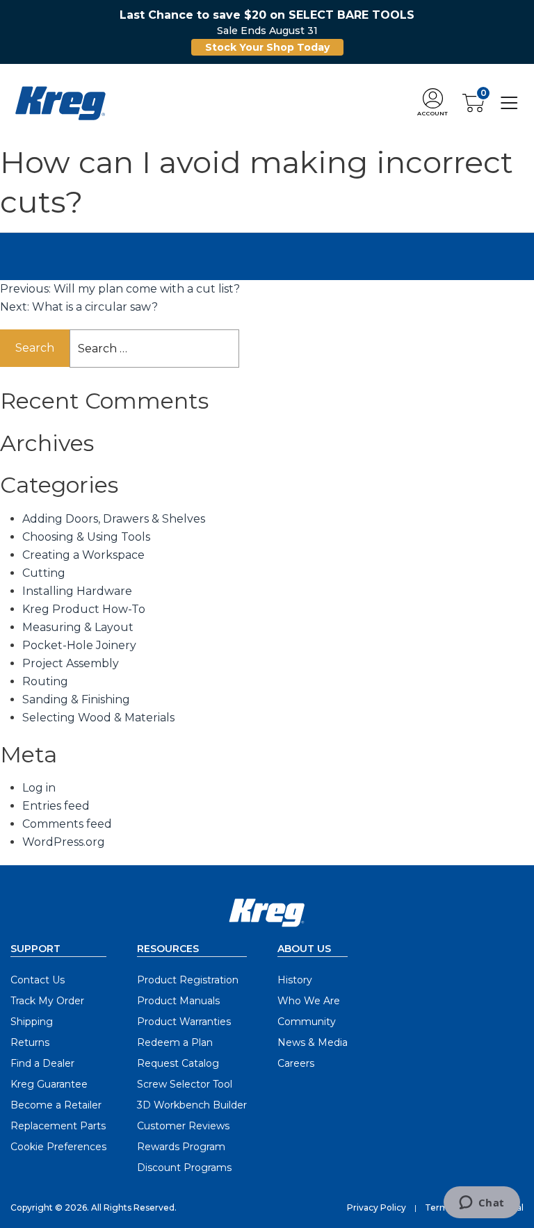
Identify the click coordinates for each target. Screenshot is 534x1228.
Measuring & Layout (78, 627)
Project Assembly (70, 663)
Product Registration (187, 980)
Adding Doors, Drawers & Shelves (113, 518)
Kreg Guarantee (49, 1084)
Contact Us (37, 980)
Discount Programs (184, 1167)
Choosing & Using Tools (86, 536)
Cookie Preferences (58, 1146)
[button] (432, 103)
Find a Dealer (42, 1063)
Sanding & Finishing (76, 699)
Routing (45, 681)
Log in (39, 787)
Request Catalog (178, 1063)
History (294, 980)
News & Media (312, 1042)
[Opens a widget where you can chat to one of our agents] (481, 1203)
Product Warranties (184, 1021)
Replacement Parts (58, 1126)
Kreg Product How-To (83, 609)
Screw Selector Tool (184, 1084)
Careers (295, 1063)
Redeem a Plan (175, 1042)
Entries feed (56, 805)
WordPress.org (63, 842)
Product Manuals (178, 1000)
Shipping (31, 1021)
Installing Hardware (77, 591)
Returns (29, 1042)
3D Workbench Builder (192, 1105)
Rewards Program (181, 1146)
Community (306, 1021)
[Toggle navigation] (509, 102)
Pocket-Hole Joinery (79, 645)
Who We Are (308, 1000)
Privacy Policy (376, 1207)
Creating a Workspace (83, 555)
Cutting (43, 573)
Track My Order (47, 1000)
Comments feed (67, 823)
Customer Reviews (183, 1126)
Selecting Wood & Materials (98, 717)
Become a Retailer (56, 1105)
